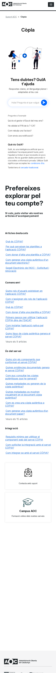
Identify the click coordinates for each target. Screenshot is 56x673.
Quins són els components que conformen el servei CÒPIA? (22, 361)
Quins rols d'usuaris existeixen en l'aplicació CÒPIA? (24, 292)
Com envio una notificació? (20, 135)
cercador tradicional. (30, 167)
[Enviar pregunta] (44, 103)
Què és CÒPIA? (14, 241)
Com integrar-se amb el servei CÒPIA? (27, 452)
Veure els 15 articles (17, 419)
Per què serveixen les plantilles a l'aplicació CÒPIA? (23, 248)
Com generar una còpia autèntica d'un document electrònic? (26, 261)
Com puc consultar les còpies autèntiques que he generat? (21, 377)
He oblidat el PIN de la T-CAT (21, 125)
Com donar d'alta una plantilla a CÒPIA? (28, 254)
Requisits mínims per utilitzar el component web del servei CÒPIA (24, 438)
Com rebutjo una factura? (20, 130)
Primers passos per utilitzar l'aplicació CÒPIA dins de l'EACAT (26, 319)
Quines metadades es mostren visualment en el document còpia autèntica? (23, 394)
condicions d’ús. (38, 163)
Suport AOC (11, 17)
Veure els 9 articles (16, 341)
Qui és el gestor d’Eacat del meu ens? (25, 120)
